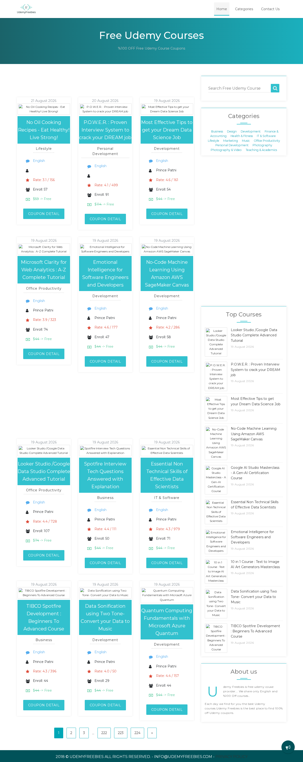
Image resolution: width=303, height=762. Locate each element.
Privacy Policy (231, 756)
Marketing (230, 140)
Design (232, 131)
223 (121, 733)
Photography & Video (226, 149)
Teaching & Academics (261, 149)
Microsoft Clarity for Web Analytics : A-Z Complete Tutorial (44, 269)
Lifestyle (213, 140)
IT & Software (266, 136)
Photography (262, 145)
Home (221, 9)
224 (137, 733)
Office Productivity (267, 140)
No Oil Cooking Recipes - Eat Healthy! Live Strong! (44, 129)
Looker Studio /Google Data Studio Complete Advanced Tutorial (44, 471)
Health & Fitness (242, 136)
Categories (244, 9)
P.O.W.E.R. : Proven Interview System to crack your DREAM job (105, 129)
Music (246, 140)
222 (104, 733)
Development (251, 131)
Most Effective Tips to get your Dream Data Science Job (166, 129)
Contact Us (270, 9)
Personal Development (232, 145)
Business (217, 131)
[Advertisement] (99, 86)
